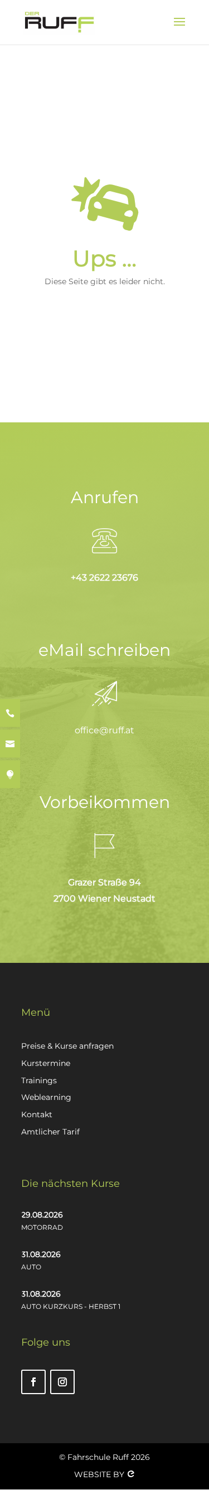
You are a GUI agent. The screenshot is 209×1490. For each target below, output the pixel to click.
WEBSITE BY (100, 1474)
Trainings (39, 1080)
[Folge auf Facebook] (33, 1382)
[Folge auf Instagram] (62, 1382)
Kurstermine (45, 1063)
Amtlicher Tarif (50, 1132)
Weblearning (46, 1097)
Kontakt (36, 1114)
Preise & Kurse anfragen (67, 1046)
